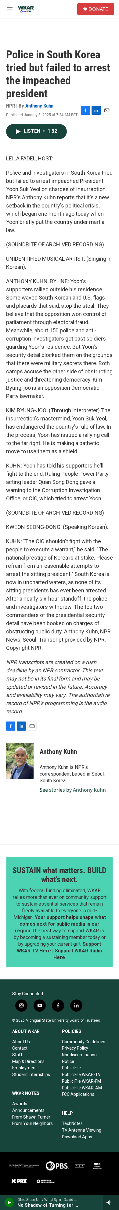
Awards (19, 1103)
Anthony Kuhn (39, 106)
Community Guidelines (83, 1041)
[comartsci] (24, 1166)
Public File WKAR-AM (82, 1087)
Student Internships (31, 1074)
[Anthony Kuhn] (20, 761)
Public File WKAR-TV (81, 1074)
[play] (9, 1202)
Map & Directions (28, 1061)
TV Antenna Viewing (81, 1130)
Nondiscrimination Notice (79, 1058)
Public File (71, 1067)
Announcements (28, 1110)
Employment (24, 1067)
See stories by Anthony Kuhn (73, 790)
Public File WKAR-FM (81, 1081)
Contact (19, 1048)
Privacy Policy (75, 1048)
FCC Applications (78, 1094)
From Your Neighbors (32, 1123)
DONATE (98, 9)
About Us (21, 1041)
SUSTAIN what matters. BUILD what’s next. (59, 875)
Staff (17, 1054)
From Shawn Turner (31, 1117)
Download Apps (77, 1136)
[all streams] (111, 1202)
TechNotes (72, 1123)
